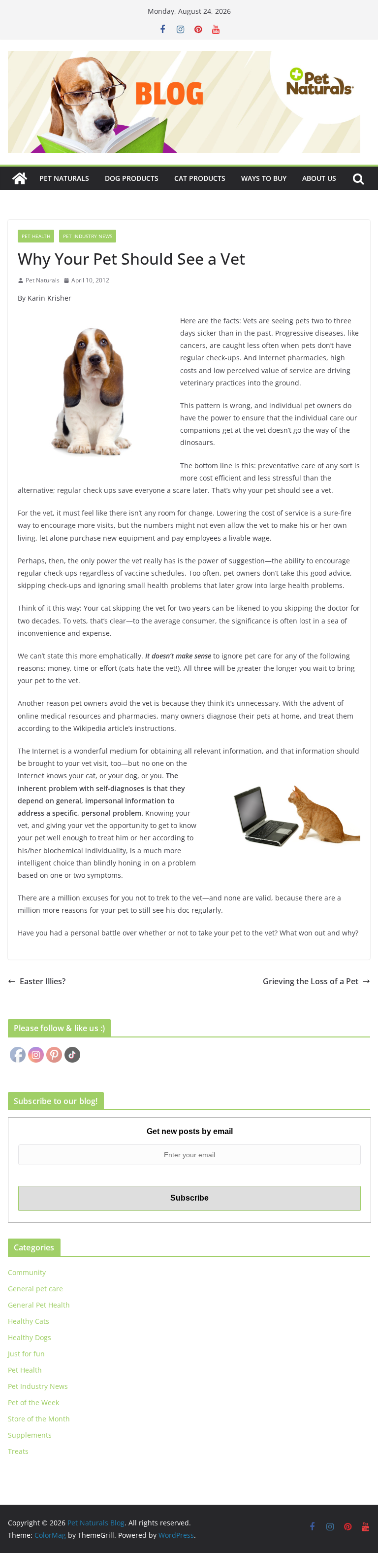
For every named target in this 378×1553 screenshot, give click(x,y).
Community (27, 1272)
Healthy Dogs (29, 1337)
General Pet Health (39, 1305)
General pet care (35, 1288)
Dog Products (131, 178)
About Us (319, 178)
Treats (18, 1451)
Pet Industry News (87, 236)
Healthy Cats (28, 1321)
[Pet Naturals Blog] (20, 178)
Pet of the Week (33, 1402)
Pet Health (36, 236)
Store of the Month (39, 1418)
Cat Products (199, 178)
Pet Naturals (64, 178)
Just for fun (26, 1353)
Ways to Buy (263, 178)
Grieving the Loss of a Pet (310, 981)
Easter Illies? (42, 981)
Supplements (30, 1435)
